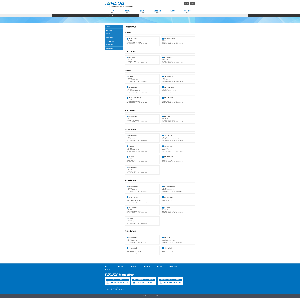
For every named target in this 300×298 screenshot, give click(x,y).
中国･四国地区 (109, 30)
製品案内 (127, 11)
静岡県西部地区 (110, 41)
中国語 (186, 3)
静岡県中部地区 (110, 44)
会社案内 (142, 11)
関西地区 (108, 34)
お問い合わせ (187, 11)
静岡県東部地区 (110, 48)
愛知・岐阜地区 (110, 37)
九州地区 (108, 26)
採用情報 (172, 11)
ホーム (112, 11)
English (192, 3)
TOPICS (108, 269)
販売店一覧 (157, 11)
